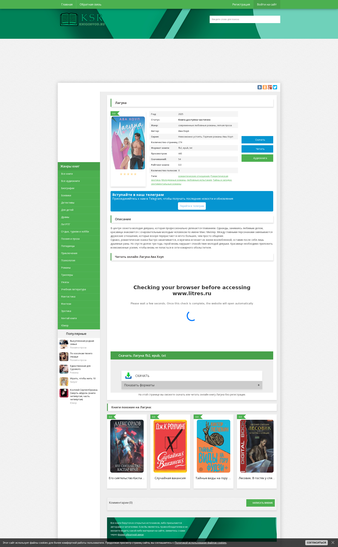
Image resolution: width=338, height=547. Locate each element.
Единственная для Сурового (80, 367)
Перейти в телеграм (192, 206)
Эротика (66, 311)
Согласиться (316, 542)
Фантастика (68, 296)
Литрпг (73, 381)
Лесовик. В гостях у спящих (259, 478)
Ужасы (65, 282)
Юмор (64, 325)
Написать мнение (263, 502)
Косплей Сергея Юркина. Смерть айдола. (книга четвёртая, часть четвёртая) (84, 394)
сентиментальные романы (166, 183)
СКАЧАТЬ (142, 376)
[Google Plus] (270, 87)
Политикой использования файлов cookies (200, 542)
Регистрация (241, 4)
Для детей (67, 209)
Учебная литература (73, 289)
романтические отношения (193, 176)
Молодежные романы (173, 180)
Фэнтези (66, 303)
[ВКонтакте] (260, 87)
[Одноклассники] (265, 87)
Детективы (67, 202)
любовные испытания (199, 180)
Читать (260, 148)
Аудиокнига (260, 158)
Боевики (66, 195)
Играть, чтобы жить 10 (82, 378)
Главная (67, 4)
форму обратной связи (131, 534)
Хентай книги (69, 318)
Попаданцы (68, 246)
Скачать (260, 139)
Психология (68, 260)
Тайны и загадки (222, 180)
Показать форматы (139, 385)
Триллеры (67, 274)
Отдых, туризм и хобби (75, 231)
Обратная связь (90, 4)
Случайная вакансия (170, 478)
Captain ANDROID (81, 20)
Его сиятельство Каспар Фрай (130, 478)
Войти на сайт (267, 4)
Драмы (65, 217)
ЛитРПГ (65, 224)
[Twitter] (275, 87)
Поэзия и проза (70, 238)
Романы (66, 267)
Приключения (69, 253)
